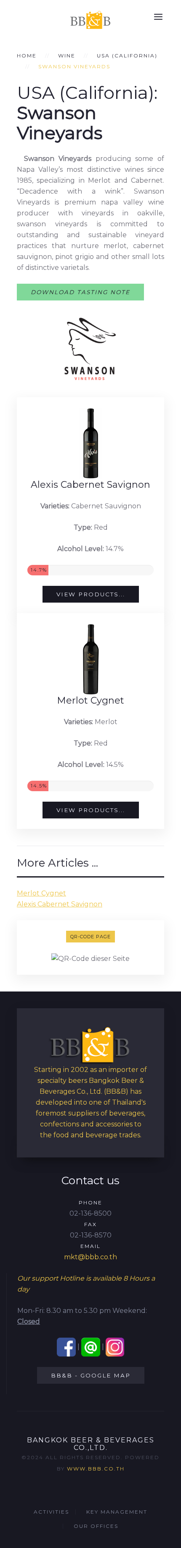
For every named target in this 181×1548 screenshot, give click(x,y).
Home (27, 55)
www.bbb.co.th (96, 1468)
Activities (51, 1512)
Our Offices (96, 1526)
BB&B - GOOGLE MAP (90, 1375)
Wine (66, 55)
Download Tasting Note (80, 292)
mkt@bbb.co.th (90, 1257)
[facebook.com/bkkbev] (66, 1347)
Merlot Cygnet (41, 893)
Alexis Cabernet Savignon (59, 904)
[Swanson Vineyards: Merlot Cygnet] (90, 659)
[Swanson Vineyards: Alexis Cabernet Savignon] (90, 443)
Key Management (116, 1512)
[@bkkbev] (90, 1347)
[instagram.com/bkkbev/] (115, 1347)
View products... (90, 594)
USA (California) (127, 55)
